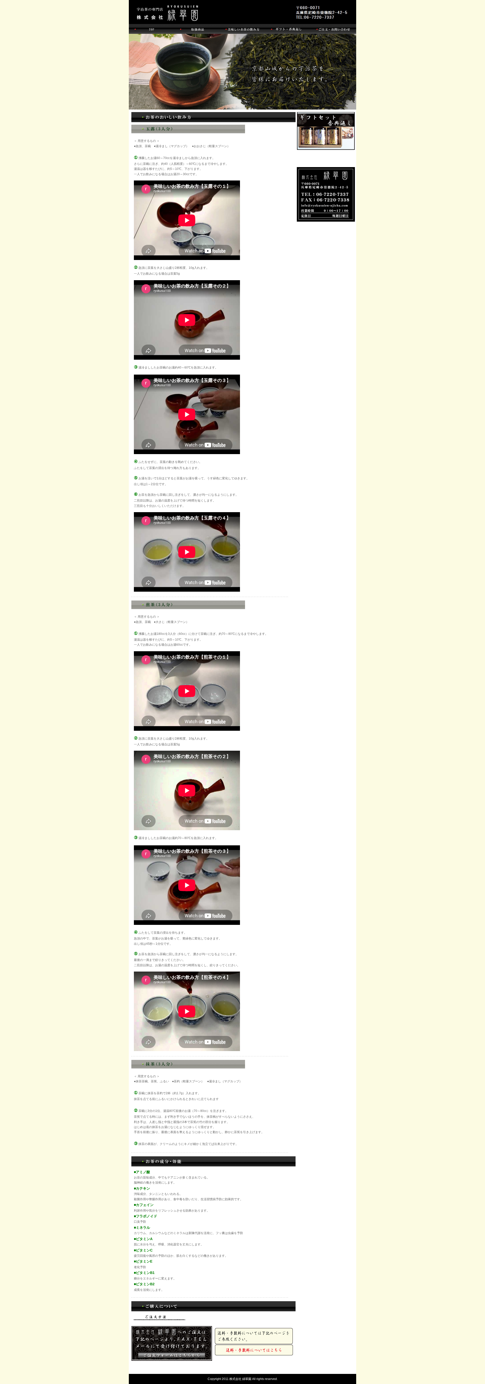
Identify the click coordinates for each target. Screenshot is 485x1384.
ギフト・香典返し (288, 29)
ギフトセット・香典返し (326, 131)
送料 (255, 1353)
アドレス (326, 194)
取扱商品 (197, 29)
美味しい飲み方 (242, 29)
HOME (151, 29)
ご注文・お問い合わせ (333, 29)
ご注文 (171, 1353)
